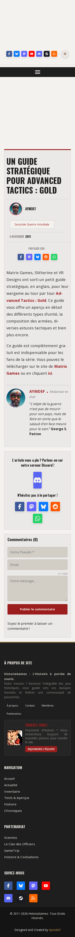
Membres (48, 705)
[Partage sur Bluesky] (37, 257)
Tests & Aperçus (16, 798)
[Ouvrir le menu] (37, 72)
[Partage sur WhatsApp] (54, 257)
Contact (30, 705)
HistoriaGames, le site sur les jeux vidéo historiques (37, 26)
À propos (12, 705)
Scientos (10, 837)
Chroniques (13, 811)
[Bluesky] (17, 54)
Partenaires (14, 713)
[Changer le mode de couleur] (65, 54)
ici (50, 373)
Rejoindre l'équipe (41, 749)
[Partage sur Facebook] (21, 257)
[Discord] (39, 54)
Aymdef (55, 930)
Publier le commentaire (37, 609)
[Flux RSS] (54, 54)
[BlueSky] (21, 886)
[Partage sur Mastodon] (29, 257)
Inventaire (12, 791)
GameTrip (11, 850)
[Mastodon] (24, 54)
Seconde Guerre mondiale (32, 224)
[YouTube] (32, 54)
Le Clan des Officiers (19, 844)
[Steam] (47, 54)
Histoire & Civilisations (21, 857)
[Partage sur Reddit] (46, 257)
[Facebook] (9, 54)
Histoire (10, 804)
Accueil (9, 778)
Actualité (10, 785)
